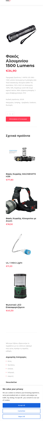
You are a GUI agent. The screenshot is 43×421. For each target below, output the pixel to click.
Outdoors (32, 102)
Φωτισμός (9, 105)
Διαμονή (10, 376)
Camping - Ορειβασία (21, 102)
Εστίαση (10, 369)
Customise (21, 411)
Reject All (21, 416)
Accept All (21, 405)
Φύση (9, 361)
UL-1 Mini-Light (14, 263)
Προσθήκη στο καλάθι (18, 119)
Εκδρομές (11, 372)
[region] (21, 403)
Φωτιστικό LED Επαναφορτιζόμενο (15, 306)
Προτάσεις (11, 365)
